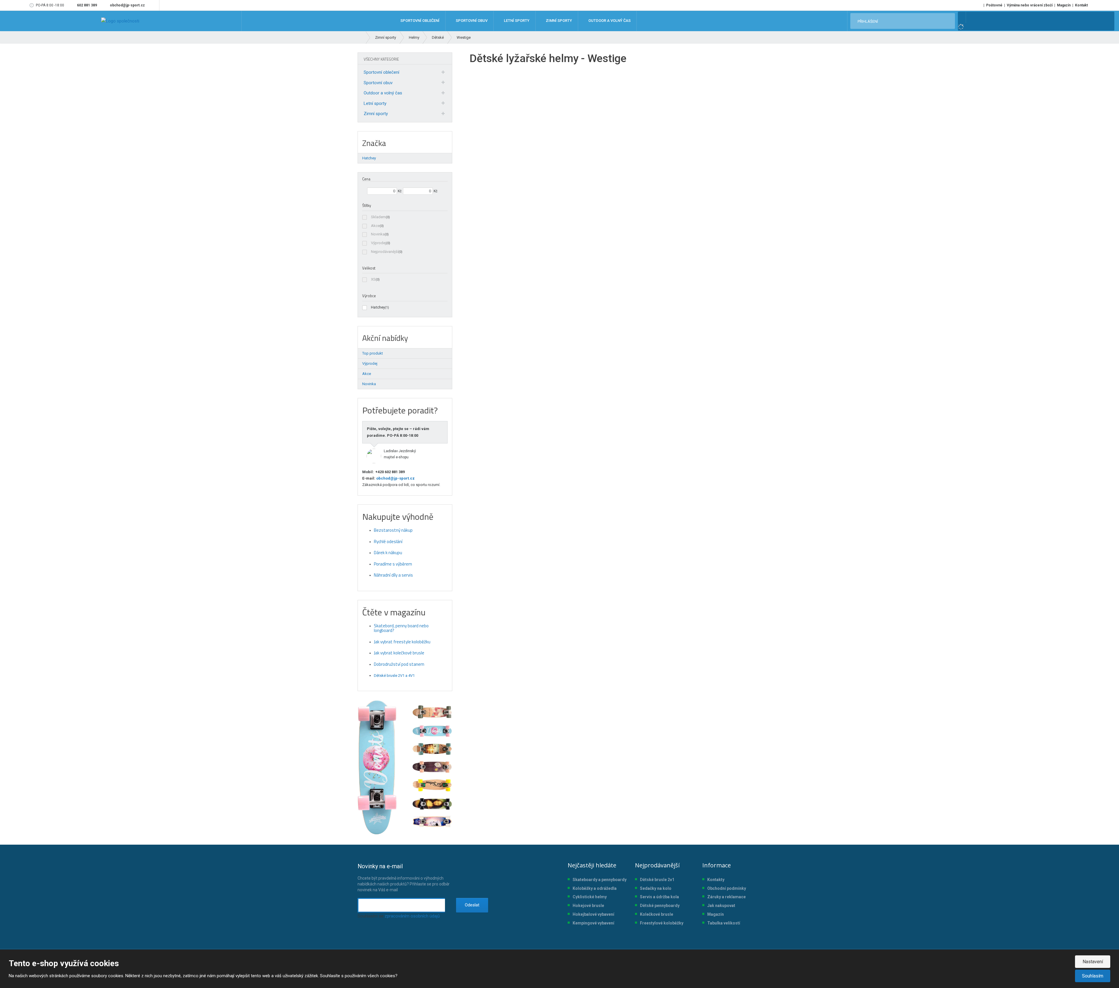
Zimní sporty (376, 113)
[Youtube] (154, 5)
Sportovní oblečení (381, 72)
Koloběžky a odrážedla (595, 888)
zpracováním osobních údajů (412, 916)
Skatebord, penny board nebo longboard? (401, 628)
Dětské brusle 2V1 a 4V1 (394, 675)
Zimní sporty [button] (558, 21)
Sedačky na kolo (655, 888)
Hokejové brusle (588, 905)
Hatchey (378, 307)
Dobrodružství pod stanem (399, 664)
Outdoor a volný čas (383, 93)
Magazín (1064, 5)
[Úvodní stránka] (120, 21)
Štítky (366, 205)
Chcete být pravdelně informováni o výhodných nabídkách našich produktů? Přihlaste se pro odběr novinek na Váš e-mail (404, 877)
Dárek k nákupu (388, 552)
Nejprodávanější (384, 251)
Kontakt (1081, 5)
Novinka (378, 234)
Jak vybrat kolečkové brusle (399, 652)
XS (373, 279)
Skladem (378, 217)
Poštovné (994, 5)
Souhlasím (1092, 976)
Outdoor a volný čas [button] (609, 21)
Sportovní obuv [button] (471, 21)
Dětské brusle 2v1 (657, 879)
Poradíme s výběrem (393, 564)
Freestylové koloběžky (661, 923)
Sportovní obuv (378, 82)
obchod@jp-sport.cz (395, 478)
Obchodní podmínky (726, 888)
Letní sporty (375, 103)
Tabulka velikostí (723, 923)
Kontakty (715, 879)
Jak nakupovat (721, 905)
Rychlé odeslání (388, 541)
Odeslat (472, 905)
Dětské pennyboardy (660, 905)
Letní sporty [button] (516, 21)
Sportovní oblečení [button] (419, 21)
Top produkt (372, 353)
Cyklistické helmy (590, 896)
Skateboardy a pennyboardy (600, 879)
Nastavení (1093, 961)
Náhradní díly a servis (393, 575)
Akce (375, 225)
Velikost (368, 268)
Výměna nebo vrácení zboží (1030, 5)
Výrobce (369, 296)
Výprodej (378, 243)
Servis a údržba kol (658, 896)
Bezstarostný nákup (393, 530)
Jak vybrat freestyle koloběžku (402, 641)
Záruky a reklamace (726, 896)
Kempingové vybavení (593, 923)
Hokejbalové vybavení (593, 914)
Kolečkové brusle (656, 914)
